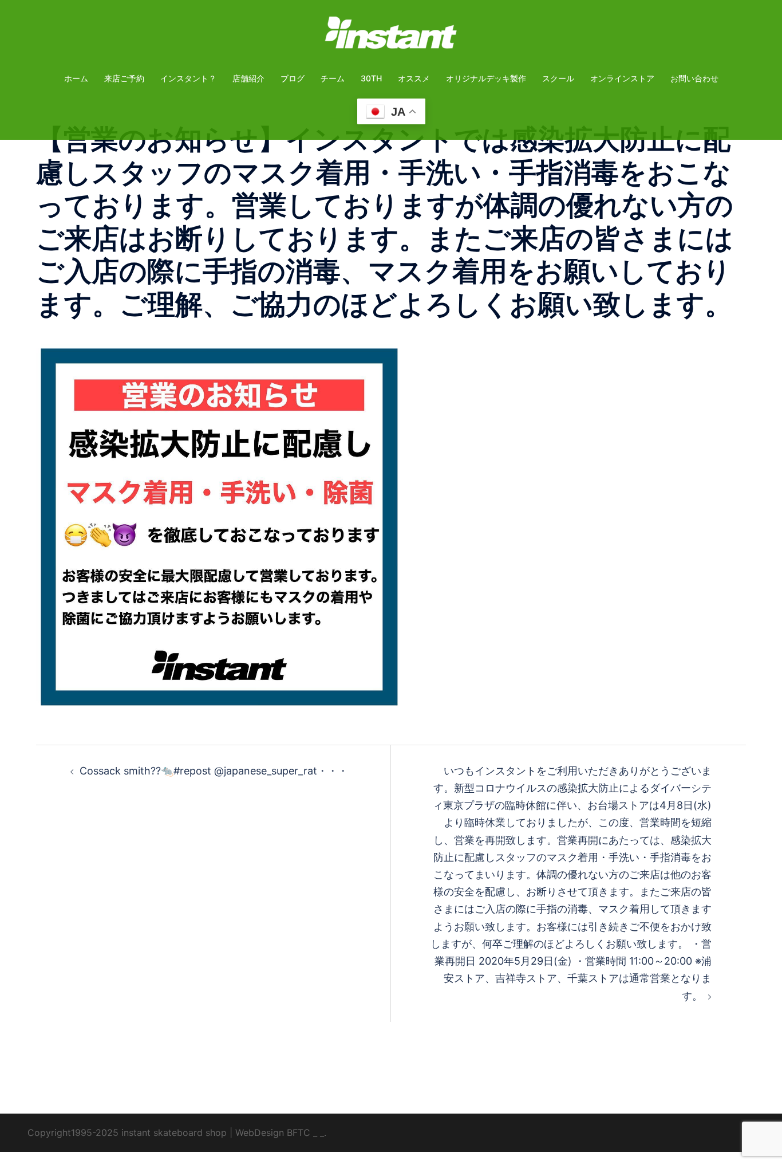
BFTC (298, 1132)
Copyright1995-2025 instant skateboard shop (127, 1132)
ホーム (76, 78)
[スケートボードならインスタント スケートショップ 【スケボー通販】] (391, 36)
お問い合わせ (694, 78)
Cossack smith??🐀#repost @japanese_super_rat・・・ (214, 771)
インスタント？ (188, 78)
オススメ (414, 78)
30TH (371, 78)
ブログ (293, 78)
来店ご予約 (124, 78)
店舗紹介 (248, 78)
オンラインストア (622, 78)
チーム (333, 78)
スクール (558, 78)
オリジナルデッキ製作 (486, 78)
